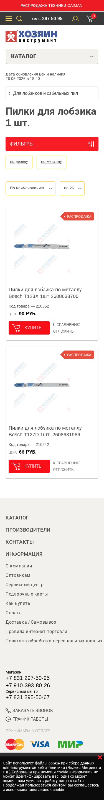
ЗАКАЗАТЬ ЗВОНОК (32, 710)
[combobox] (30, 188)
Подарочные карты (27, 594)
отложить (63, 331)
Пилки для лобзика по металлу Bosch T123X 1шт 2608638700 (45, 293)
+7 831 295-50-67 (28, 697)
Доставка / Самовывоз (31, 622)
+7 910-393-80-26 (28, 685)
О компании (19, 566)
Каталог (17, 518)
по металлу (51, 161)
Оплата (14, 612)
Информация (24, 554)
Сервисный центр (25, 584)
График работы (30, 719)
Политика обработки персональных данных (54, 641)
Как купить (18, 603)
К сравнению (66, 324)
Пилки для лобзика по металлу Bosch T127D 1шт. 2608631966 (45, 431)
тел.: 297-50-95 (47, 18)
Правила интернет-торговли (36, 631)
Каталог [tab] (23, 56)
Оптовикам (18, 575)
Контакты (20, 542)
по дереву (19, 161)
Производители (28, 530)
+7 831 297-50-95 (28, 678)
